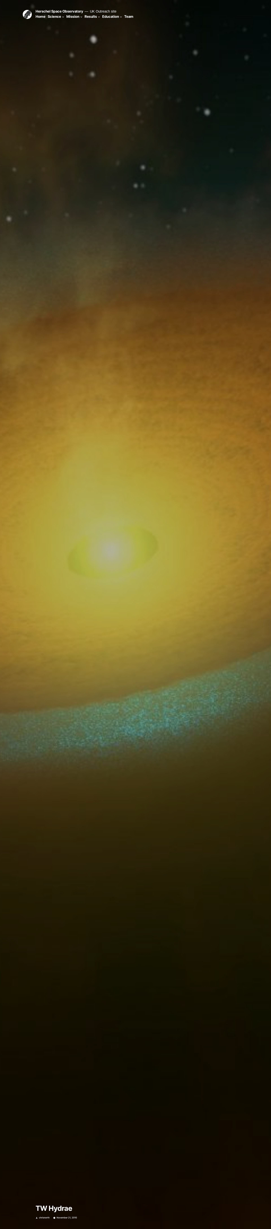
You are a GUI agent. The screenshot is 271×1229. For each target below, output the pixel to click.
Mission (72, 16)
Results (91, 16)
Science (54, 16)
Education (110, 16)
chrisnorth (44, 1217)
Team (128, 16)
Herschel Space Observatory (59, 11)
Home (40, 16)
